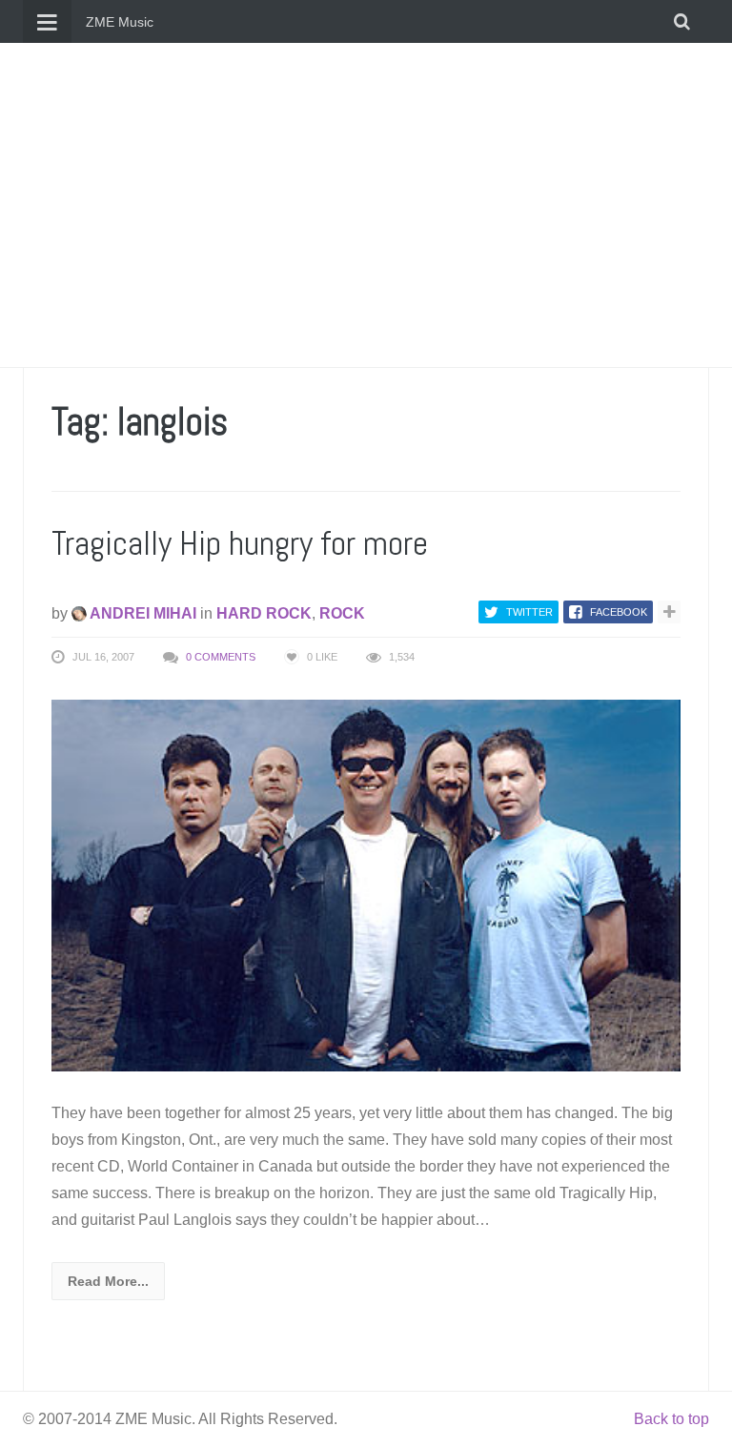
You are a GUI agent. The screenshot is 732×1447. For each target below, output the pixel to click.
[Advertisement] (366, 204)
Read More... (108, 1281)
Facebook (618, 612)
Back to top (671, 1419)
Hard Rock (264, 613)
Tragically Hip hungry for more (239, 543)
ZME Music (119, 22)
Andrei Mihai (141, 613)
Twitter (529, 612)
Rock (342, 613)
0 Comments (220, 656)
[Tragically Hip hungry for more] (366, 884)
